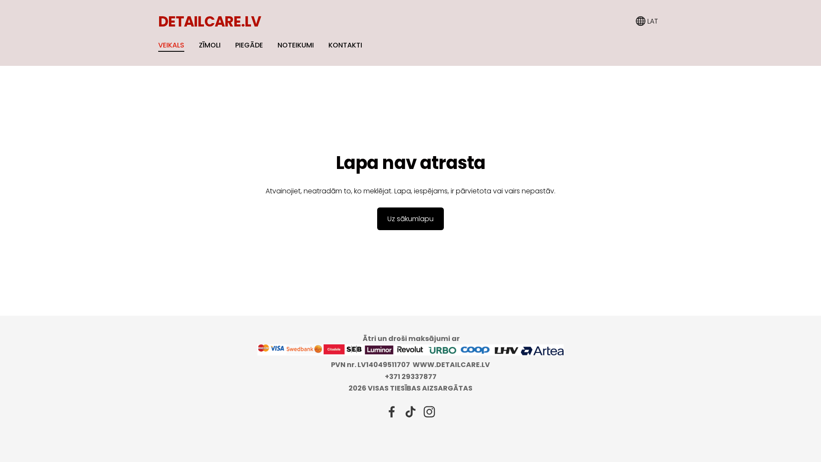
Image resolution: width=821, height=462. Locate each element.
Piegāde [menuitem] (249, 45)
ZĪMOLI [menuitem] (210, 45)
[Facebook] (391, 411)
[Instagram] (429, 411)
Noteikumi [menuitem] (296, 45)
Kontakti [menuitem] (345, 45)
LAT (652, 21)
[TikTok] (410, 411)
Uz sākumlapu (410, 219)
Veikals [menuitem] (171, 45)
